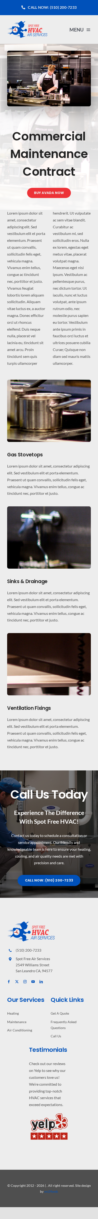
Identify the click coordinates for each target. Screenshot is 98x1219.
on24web (51, 1191)
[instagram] (25, 981)
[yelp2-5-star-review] (49, 1113)
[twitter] (17, 981)
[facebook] (8, 981)
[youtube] (33, 981)
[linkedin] (41, 981)
